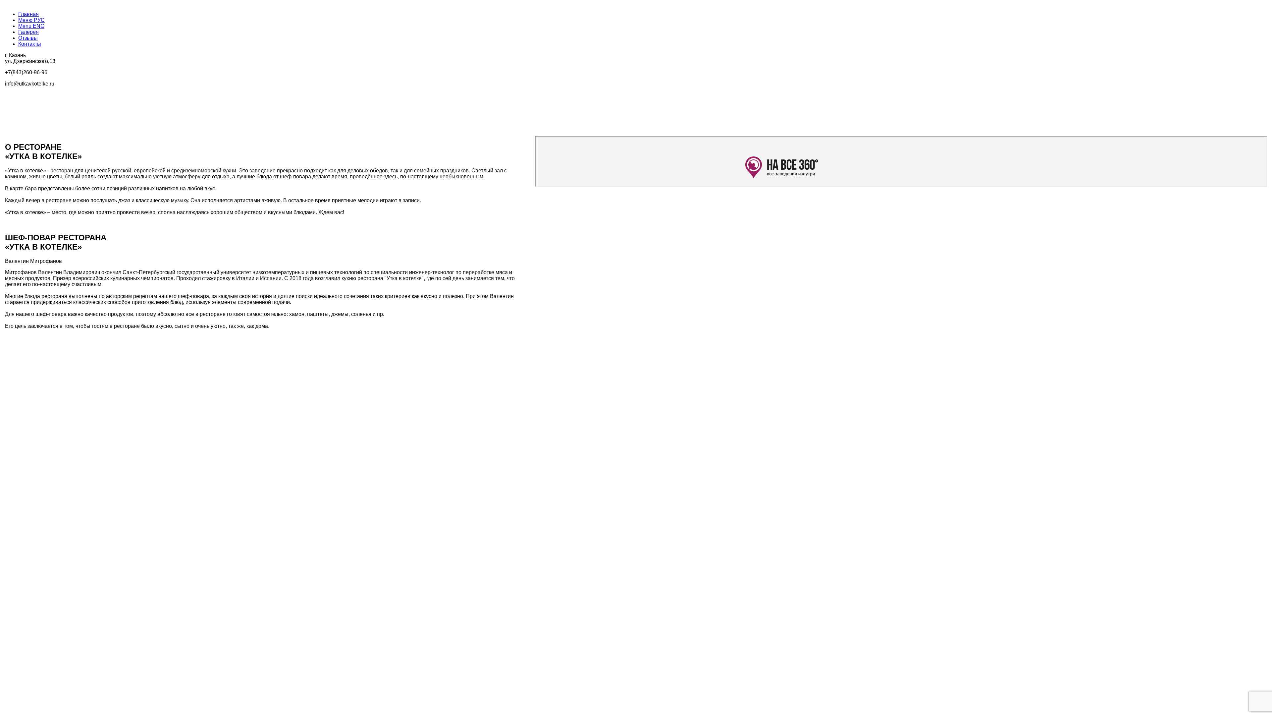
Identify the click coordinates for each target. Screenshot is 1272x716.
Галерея (28, 32)
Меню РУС (31, 20)
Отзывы (28, 38)
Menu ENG (31, 26)
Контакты (29, 44)
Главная (28, 14)
